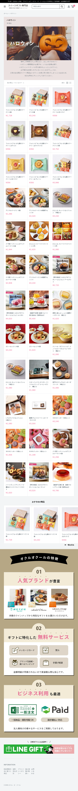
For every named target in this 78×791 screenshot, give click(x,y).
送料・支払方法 (15, 771)
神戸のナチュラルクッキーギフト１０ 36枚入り (62, 383)
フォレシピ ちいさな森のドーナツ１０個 (62, 178)
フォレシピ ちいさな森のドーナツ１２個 (62, 144)
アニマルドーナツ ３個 (13, 210)
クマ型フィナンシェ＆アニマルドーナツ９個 (15, 278)
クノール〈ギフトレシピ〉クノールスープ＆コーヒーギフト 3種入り (62, 349)
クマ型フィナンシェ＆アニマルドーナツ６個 (15, 245)
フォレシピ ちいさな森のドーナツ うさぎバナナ (15, 178)
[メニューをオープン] (5, 6)
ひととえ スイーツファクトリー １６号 (38, 245)
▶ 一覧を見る (70, 545)
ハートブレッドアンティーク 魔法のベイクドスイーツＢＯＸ (15, 487)
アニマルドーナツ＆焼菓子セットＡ (38, 278)
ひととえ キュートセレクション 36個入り (62, 211)
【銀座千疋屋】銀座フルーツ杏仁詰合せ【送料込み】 (38, 314)
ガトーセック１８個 (12, 346)
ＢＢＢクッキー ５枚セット (14, 451)
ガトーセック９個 (35, 346)
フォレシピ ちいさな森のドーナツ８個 (38, 111)
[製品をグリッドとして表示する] (67, 83)
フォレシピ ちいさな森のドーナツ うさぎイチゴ (62, 111)
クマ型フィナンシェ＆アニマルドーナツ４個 (62, 452)
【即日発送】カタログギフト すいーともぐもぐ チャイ (38, 486)
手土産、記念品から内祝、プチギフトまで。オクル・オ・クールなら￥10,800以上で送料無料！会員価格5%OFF (39, 1)
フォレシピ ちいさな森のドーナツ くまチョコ (15, 144)
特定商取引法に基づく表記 (7, 771)
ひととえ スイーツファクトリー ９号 (62, 245)
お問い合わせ (32, 771)
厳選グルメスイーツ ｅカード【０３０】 (38, 419)
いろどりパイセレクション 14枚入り (15, 419)
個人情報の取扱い (27, 771)
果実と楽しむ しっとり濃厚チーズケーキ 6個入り (62, 314)
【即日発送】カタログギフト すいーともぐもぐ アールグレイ (62, 279)
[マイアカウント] (69, 6)
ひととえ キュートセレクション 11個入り (15, 383)
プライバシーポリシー (21, 771)
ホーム (6, 13)
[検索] (62, 6)
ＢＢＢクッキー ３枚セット (38, 451)
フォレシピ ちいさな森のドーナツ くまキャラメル (38, 144)
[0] (72, 6)
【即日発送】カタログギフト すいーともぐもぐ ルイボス (15, 314)
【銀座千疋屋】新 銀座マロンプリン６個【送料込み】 (62, 486)
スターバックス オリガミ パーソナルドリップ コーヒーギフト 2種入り (39, 384)
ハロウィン (13, 13)
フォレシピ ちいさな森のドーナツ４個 (15, 111)
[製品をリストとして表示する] (70, 83)
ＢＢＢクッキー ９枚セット (61, 418)
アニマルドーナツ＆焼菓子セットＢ (38, 211)
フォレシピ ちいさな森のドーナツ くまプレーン (38, 178)
